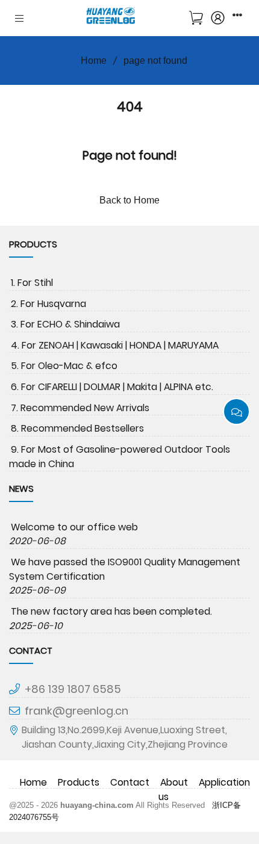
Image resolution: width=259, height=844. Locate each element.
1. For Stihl (32, 283)
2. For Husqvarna (48, 304)
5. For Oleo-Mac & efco (64, 366)
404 (130, 106)
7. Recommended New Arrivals (80, 408)
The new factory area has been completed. (111, 611)
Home (94, 60)
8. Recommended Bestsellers (77, 428)
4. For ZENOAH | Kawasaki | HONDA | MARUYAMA (115, 345)
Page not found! (130, 155)
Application (224, 782)
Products (78, 782)
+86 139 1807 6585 (73, 689)
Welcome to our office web (74, 527)
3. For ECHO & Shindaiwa (65, 324)
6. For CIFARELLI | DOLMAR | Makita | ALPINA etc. (112, 387)
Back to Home (129, 200)
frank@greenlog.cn (76, 710)
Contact (129, 782)
